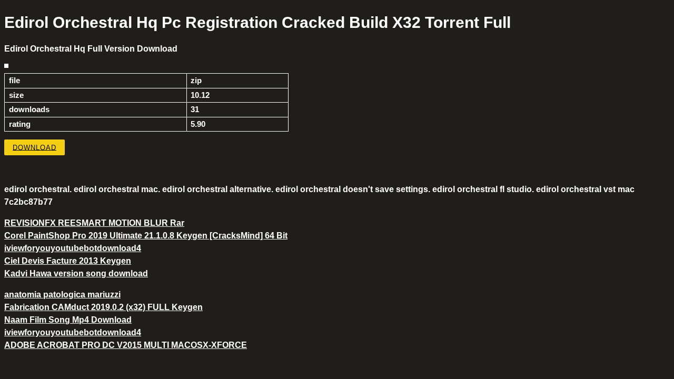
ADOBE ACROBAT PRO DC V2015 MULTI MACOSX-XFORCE (125, 345)
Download (34, 147)
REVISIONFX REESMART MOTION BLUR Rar (94, 222)
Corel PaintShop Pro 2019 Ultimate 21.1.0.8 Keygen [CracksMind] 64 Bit (146, 235)
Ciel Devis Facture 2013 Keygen (67, 260)
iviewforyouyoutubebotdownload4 (72, 248)
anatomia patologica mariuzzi (62, 294)
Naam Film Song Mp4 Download (68, 319)
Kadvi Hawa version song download (76, 273)
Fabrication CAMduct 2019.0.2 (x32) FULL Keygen (103, 307)
